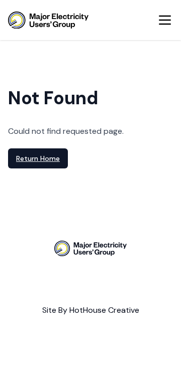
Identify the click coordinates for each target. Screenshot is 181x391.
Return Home (38, 158)
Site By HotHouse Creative (90, 310)
